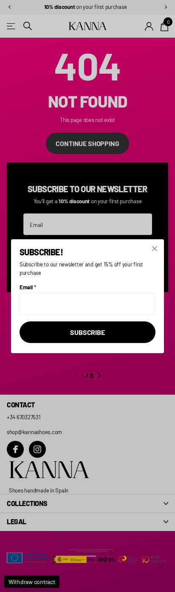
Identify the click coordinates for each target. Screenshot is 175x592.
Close (154, 248)
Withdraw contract (31, 581)
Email (28, 287)
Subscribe (87, 332)
